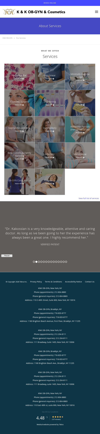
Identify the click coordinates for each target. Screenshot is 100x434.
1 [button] (34, 262)
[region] (50, 234)
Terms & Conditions (53, 281)
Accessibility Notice (73, 281)
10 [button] (56, 262)
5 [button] (44, 262)
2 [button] (36, 262)
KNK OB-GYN (7, 38)
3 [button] (39, 262)
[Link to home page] (46, 12)
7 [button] (48, 262)
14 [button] (66, 262)
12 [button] (61, 262)
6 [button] (46, 262)
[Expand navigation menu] (96, 11)
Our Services (21, 38)
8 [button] (51, 262)
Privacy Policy (36, 281)
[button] (50, 3)
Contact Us (89, 281)
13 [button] (63, 262)
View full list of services (89, 198)
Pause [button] (7, 255)
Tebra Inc (23, 282)
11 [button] (58, 262)
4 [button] (41, 262)
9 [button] (53, 262)
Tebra (61, 424)
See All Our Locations (50, 412)
